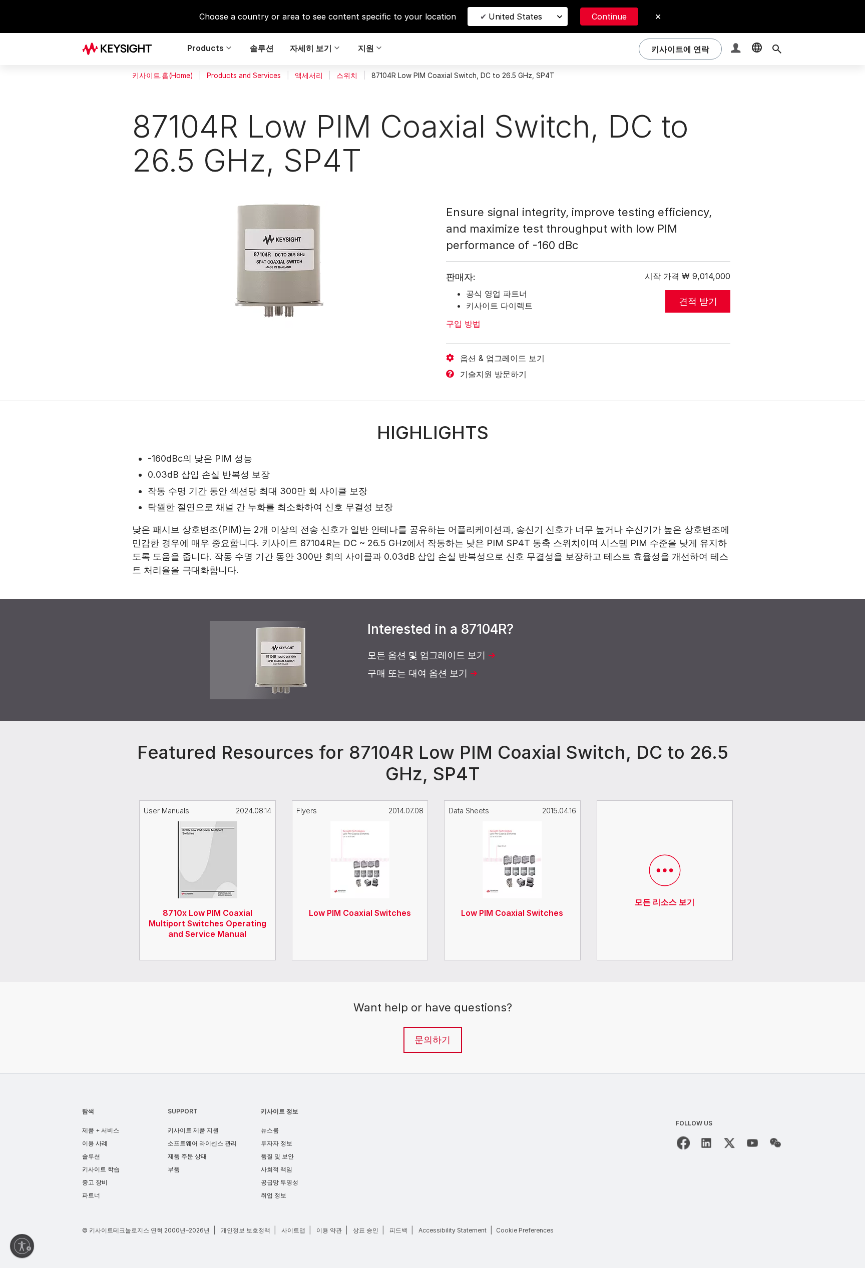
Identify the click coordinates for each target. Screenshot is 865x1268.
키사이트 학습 (101, 1169)
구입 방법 (463, 324)
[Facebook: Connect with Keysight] (683, 1142)
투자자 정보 (276, 1143)
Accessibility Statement (452, 1230)
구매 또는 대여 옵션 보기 (417, 673)
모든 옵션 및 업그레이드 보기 (426, 655)
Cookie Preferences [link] (525, 1230)
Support (183, 1111)
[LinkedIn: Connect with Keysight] (706, 1142)
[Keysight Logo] (120, 49)
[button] (737, 49)
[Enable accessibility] (22, 1246)
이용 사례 (95, 1143)
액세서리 (309, 76)
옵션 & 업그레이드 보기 (502, 358)
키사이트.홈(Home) (162, 76)
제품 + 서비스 (100, 1130)
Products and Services (244, 76)
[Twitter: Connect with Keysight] (729, 1142)
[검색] (777, 49)
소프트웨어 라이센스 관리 (202, 1143)
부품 (174, 1169)
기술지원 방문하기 (493, 374)
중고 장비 (95, 1182)
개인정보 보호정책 (245, 1230)
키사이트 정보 (279, 1111)
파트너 (91, 1195)
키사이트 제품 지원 (193, 1130)
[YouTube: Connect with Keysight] (752, 1142)
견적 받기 (698, 301)
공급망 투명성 (279, 1182)
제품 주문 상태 (187, 1156)
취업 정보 (273, 1195)
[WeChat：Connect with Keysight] (775, 1142)
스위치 (346, 76)
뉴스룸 (270, 1130)
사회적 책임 (276, 1169)
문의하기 (432, 1039)
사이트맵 (293, 1230)
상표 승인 (365, 1230)
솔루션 (262, 48)
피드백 (398, 1230)
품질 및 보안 (277, 1156)
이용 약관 (329, 1230)
